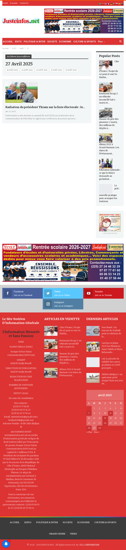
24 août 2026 (41, 70)
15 (94, 418)
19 (115, 418)
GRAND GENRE (57, 533)
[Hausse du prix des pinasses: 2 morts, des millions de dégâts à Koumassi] (105, 113)
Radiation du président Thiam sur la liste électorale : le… (45, 107)
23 (99, 423)
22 (94, 423)
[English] (105, 4)
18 (110, 418)
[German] (111, 4)
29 (94, 428)
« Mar (89, 432)
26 (115, 423)
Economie (14, 3)
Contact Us (24, 3)
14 (89, 418)
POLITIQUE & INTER (34, 41)
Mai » (96, 432)
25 (110, 423)
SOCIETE (52, 41)
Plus (100, 41)
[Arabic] (100, 4)
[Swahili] (122, 4)
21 (89, 423)
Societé (5, 3)
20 (121, 418)
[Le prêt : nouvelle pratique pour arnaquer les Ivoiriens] (105, 189)
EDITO (18, 41)
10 (105, 413)
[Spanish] (119, 4)
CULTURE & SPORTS (84, 41)
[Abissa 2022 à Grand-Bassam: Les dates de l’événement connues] (105, 138)
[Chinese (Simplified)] (103, 4)
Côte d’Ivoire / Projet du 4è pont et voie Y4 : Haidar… (70, 330)
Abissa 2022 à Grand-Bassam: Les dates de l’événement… (70, 372)
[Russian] (116, 4)
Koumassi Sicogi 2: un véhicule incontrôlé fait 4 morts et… (70, 343)
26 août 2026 (27, 70)
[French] (108, 4)
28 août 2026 (12, 70)
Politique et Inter (14, 101)
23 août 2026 (56, 70)
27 (121, 423)
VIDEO (73, 533)
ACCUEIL (8, 41)
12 (115, 413)
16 (100, 418)
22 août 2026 (71, 70)
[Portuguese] (114, 4)
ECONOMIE (65, 41)
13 (121, 413)
